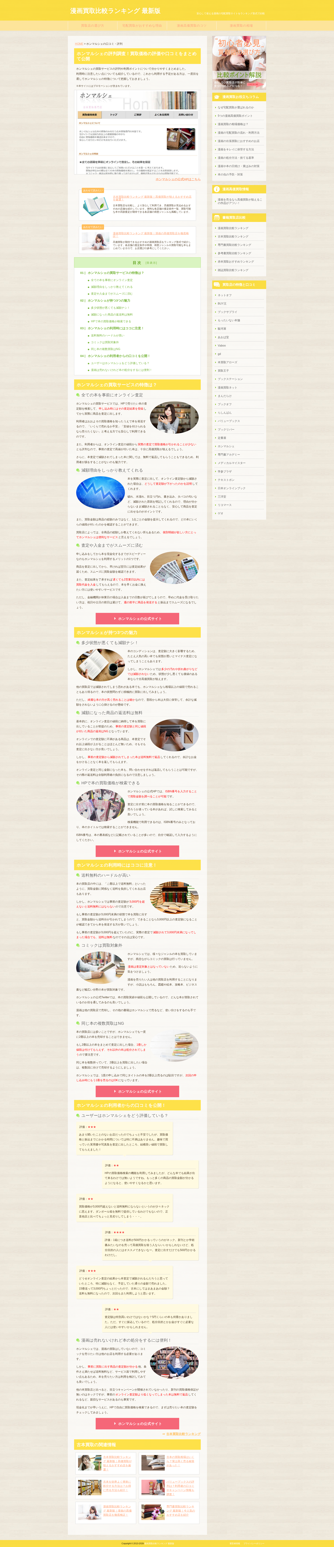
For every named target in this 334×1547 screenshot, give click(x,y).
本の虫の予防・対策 (230, 174)
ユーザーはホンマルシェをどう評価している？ (120, 363)
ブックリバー (226, 429)
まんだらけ (225, 395)
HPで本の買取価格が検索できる (111, 321)
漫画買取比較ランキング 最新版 (115, 10)
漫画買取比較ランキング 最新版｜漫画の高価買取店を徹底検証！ (117, 1510)
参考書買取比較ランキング (234, 253)
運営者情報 (235, 1543)
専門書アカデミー (229, 454)
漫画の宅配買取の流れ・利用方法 (239, 132)
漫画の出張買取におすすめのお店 (239, 141)
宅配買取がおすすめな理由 (142, 25)
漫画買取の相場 (241, 25)
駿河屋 (222, 328)
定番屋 (222, 437)
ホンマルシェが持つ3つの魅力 (109, 300)
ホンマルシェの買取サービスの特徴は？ (116, 273)
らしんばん (225, 412)
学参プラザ (225, 471)
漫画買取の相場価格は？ (233, 124)
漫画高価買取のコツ (192, 25)
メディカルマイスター (232, 462)
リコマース (225, 504)
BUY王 (222, 303)
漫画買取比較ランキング (233, 228)
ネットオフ (225, 295)
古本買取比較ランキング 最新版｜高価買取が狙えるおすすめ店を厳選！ (117, 1463)
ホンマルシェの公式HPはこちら (178, 179)
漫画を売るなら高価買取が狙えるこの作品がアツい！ (240, 201)
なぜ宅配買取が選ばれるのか (236, 107)
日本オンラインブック (232, 488)
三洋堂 (222, 496)
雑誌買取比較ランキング (233, 270)
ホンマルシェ (226, 446)
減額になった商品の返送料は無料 (112, 314)
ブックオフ (225, 404)
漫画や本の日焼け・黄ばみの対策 (239, 166)
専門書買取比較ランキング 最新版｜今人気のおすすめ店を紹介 (180, 1510)
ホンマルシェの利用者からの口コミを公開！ (119, 356)
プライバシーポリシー (254, 1543)
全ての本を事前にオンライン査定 (112, 280)
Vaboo (222, 345)
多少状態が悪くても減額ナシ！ (110, 307)
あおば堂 (223, 337)
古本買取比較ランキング (183, 1434)
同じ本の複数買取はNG (105, 349)
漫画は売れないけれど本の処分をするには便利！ (121, 369)
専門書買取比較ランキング (234, 244)
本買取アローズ (227, 362)
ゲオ (220, 513)
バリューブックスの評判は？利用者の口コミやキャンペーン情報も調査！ (180, 1488)
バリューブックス (229, 421)
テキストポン (226, 479)
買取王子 (223, 370)
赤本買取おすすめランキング (236, 261)
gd (219, 353)
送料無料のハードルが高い (107, 335)
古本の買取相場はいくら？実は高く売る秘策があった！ (180, 1461)
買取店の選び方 (92, 25)
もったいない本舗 (229, 320)
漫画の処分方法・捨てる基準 (236, 157)
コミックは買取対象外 (105, 342)
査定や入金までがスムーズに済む (112, 293)
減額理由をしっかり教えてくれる (112, 286)
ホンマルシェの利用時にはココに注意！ (116, 328)
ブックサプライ (227, 311)
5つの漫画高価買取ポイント (235, 115)
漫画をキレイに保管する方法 (236, 149)
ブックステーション (230, 379)
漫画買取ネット (227, 387)
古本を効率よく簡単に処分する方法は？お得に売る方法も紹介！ (117, 1486)
